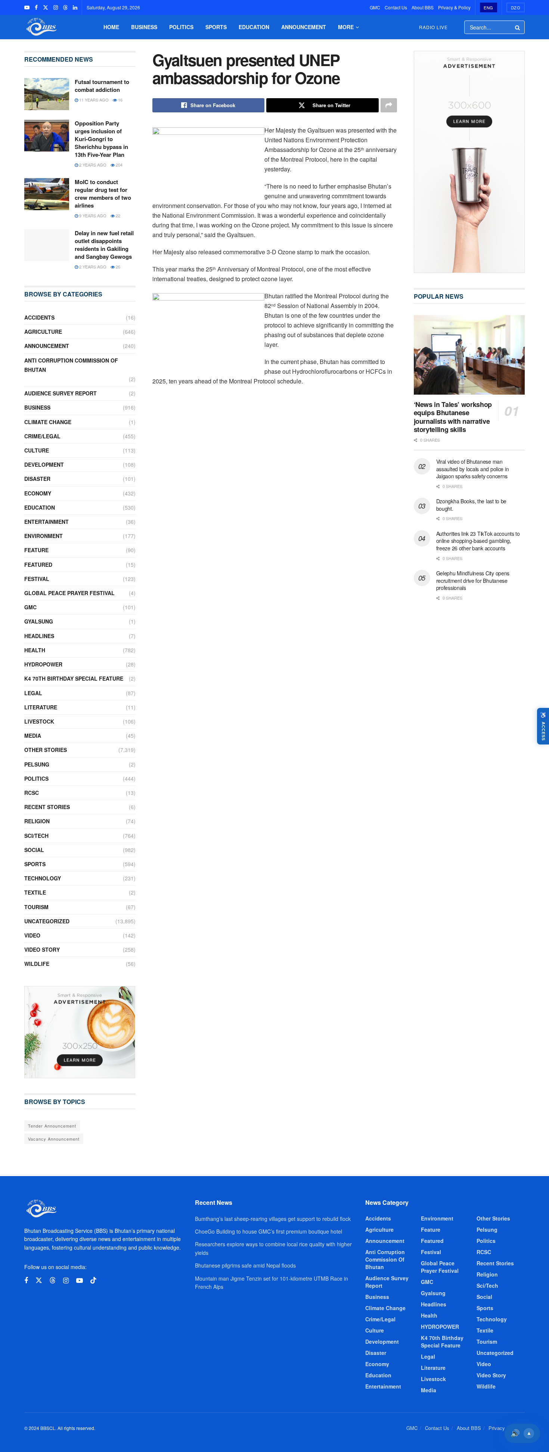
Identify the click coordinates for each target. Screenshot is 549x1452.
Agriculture (43, 331)
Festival (36, 578)
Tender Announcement (52, 1126)
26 (117, 267)
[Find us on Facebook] (36, 7)
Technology (42, 878)
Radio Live (433, 27)
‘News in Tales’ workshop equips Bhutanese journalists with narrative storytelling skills (453, 417)
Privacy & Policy (454, 7)
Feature (36, 550)
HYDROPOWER (43, 664)
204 (118, 165)
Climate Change (47, 422)
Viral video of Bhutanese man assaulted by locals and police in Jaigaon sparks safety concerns (472, 469)
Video (32, 935)
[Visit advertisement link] (80, 1032)
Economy (37, 493)
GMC (375, 7)
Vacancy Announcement (54, 1139)
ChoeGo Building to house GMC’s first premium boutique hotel (268, 1231)
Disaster (37, 478)
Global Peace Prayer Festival (69, 593)
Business (144, 27)
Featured (38, 564)
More (346, 27)
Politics (181, 27)
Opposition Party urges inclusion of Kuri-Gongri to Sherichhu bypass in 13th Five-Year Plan (101, 139)
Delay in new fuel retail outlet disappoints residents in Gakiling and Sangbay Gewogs (104, 245)
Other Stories (45, 749)
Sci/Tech (36, 835)
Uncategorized (46, 921)
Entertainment (46, 521)
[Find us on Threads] (65, 7)
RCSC (31, 792)
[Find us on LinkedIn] (75, 7)
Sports (216, 27)
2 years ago (92, 165)
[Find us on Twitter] (45, 7)
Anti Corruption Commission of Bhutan (71, 365)
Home (111, 27)
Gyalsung (38, 621)
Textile (35, 892)
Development (44, 464)
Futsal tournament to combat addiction (102, 86)
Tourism (36, 907)
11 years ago (93, 100)
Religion (37, 821)
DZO (516, 7)
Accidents (39, 317)
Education (254, 27)
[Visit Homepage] (40, 27)
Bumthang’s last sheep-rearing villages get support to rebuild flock (273, 1218)
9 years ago (92, 215)
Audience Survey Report (60, 393)
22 (117, 215)
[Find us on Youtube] (27, 7)
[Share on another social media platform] (389, 105)
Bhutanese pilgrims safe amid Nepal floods (245, 1265)
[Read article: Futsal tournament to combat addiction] (46, 94)
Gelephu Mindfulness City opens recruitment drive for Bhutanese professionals (473, 580)
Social (34, 850)
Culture (36, 450)
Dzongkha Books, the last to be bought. (471, 504)
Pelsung (36, 764)
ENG (488, 7)
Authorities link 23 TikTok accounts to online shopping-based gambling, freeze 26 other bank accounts (478, 541)
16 (119, 100)
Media (32, 735)
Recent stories (47, 807)
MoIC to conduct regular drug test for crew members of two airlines (103, 193)
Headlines (39, 636)
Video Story (42, 949)
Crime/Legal (42, 436)
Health (34, 650)
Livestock (39, 721)
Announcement (303, 27)
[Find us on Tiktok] (93, 1280)
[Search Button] (518, 27)
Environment (43, 536)
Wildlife (36, 963)
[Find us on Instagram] (55, 7)
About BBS (423, 7)
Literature (40, 707)
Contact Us (396, 7)
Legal (33, 693)
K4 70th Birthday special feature (73, 678)
